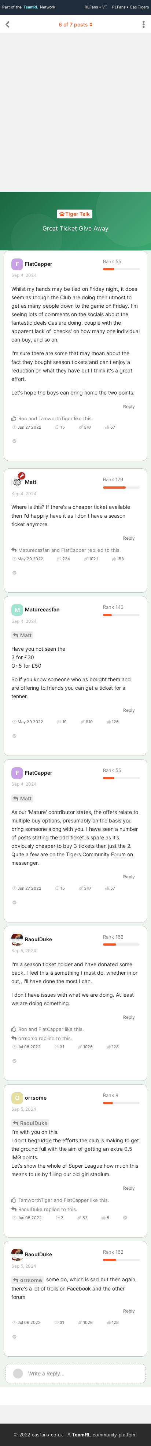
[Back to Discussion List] (7, 24)
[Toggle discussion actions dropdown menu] (143, 24)
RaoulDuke (33, 1123)
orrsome (31, 1280)
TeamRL (81, 1435)
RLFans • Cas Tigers (130, 7)
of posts (73, 24)
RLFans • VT (96, 7)
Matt (26, 635)
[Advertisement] (75, 112)
